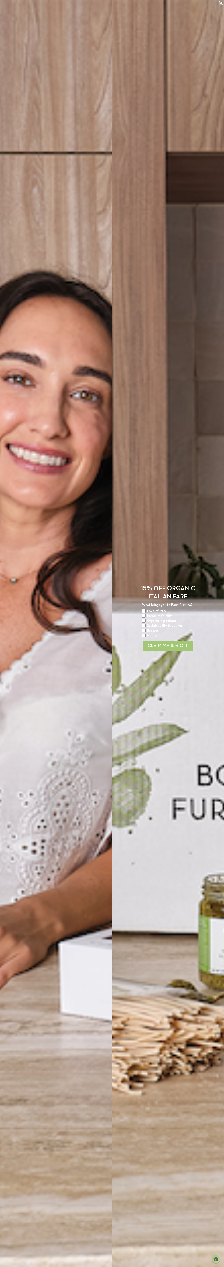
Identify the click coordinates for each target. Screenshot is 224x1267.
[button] (216, 1259)
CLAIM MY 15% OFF (168, 646)
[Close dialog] (221, 3)
